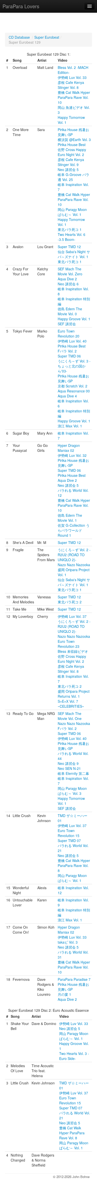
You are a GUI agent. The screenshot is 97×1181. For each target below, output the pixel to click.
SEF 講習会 (67, 323)
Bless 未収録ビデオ (73, 651)
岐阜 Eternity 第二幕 (73, 773)
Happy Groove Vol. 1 (74, 318)
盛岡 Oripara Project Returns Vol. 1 (74, 694)
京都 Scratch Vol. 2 (72, 385)
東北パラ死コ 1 (70, 229)
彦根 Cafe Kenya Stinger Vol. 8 (71, 85)
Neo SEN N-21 (69, 768)
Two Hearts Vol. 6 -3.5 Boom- (71, 237)
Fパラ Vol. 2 (67, 350)
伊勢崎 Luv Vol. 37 (72, 616)
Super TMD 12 (69, 246)
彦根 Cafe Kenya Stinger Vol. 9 (71, 162)
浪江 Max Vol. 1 (70, 425)
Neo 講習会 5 (68, 169)
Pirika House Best (72, 144)
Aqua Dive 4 (67, 395)
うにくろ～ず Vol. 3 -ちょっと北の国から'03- (74, 365)
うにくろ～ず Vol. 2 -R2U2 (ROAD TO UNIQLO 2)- (74, 554)
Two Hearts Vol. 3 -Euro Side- (74, 1056)
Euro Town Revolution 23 (68, 644)
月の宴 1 (64, 994)
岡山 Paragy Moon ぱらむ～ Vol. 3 (72, 791)
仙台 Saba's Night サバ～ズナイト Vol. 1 (74, 254)
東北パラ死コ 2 (70, 601)
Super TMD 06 (69, 355)
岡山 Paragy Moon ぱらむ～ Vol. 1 (72, 212)
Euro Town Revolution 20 (68, 333)
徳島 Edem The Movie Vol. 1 (70, 518)
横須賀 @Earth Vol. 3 (74, 139)
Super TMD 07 (69, 840)
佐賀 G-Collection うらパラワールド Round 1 (74, 530)
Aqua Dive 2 (67, 278)
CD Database (19, 37)
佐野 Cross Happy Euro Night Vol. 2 (72, 152)
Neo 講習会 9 (68, 763)
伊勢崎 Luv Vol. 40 (72, 340)
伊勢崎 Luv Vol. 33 (72, 77)
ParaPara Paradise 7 (74, 979)
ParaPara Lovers (20, 6)
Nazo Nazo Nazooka (74, 564)
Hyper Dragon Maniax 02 (69, 448)
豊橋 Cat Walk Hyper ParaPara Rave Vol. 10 (74, 97)
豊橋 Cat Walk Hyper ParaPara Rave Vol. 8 (74, 865)
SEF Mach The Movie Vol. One (70, 716)
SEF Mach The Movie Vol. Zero (70, 271)
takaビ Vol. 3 (68, 942)
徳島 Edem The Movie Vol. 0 (70, 311)
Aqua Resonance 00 (74, 390)
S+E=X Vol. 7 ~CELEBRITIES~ (71, 704)
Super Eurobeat (46, 37)
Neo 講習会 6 (68, 283)
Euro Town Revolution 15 (68, 833)
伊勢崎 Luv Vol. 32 (72, 455)
